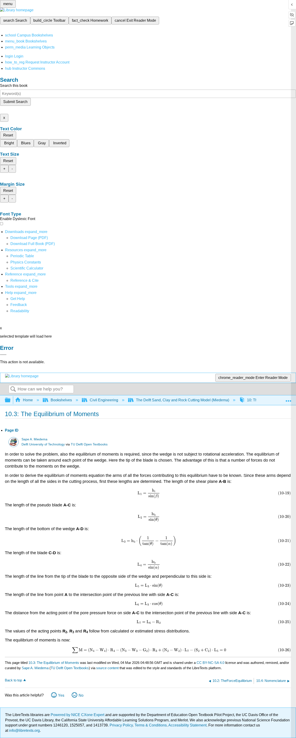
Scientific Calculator (26, 268)
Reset (8, 135)
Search (13, 389)
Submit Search (15, 102)
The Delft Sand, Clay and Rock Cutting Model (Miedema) (182, 400)
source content (107, 668)
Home (28, 400)
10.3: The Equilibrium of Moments (53, 663)
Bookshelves (61, 400)
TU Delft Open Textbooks (89, 444)
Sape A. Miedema (34, 439)
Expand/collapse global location (288, 398)
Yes (61, 695)
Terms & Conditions (151, 725)
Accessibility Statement (187, 725)
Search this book (14, 86)
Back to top (13, 680)
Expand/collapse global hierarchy (10, 400)
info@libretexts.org (24, 730)
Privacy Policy (121, 725)
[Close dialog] (3, 354)
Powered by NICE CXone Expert (78, 715)
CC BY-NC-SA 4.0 (210, 663)
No (81, 695)
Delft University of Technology (43, 444)
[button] (18, 305)
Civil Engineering (104, 400)
